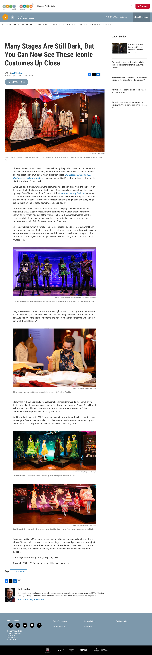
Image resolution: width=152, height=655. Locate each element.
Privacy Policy (89, 621)
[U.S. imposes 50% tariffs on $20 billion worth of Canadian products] (119, 48)
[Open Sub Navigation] (19, 25)
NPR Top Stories (18, 571)
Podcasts (57, 25)
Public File (88, 627)
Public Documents (60, 621)
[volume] (12, 17)
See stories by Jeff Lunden (31, 599)
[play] (5, 17)
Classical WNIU (9, 25)
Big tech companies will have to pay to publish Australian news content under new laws (129, 105)
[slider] (16, 17)
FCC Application (122, 621)
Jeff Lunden (17, 73)
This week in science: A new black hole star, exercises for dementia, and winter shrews (128, 65)
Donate (143, 6)
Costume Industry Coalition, (72, 193)
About (106, 25)
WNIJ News (27, 25)
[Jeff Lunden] (10, 595)
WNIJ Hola (42, 25)
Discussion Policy (59, 627)
